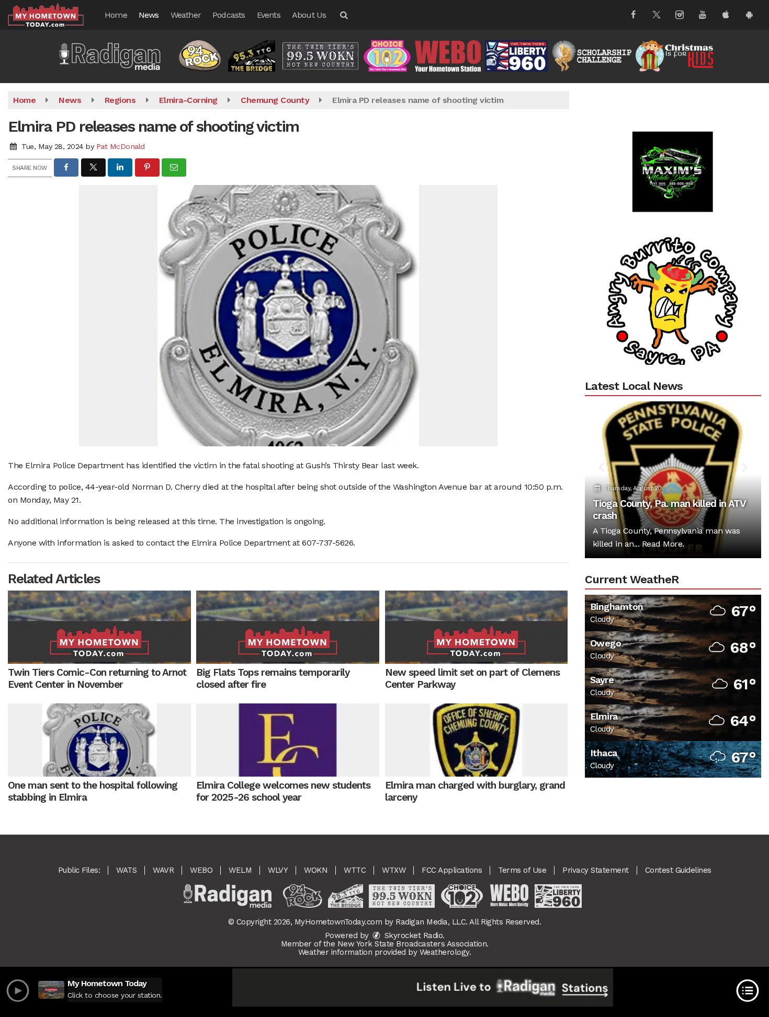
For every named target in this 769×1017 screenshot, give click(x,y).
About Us (309, 15)
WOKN (315, 870)
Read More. (663, 544)
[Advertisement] (672, 146)
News (149, 15)
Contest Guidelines (678, 870)
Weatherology (444, 952)
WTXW (393, 870)
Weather (186, 15)
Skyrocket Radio (412, 935)
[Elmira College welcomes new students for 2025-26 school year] (287, 740)
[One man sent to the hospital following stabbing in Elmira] (99, 740)
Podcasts (228, 15)
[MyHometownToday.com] (53, 14)
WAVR (163, 870)
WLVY (278, 870)
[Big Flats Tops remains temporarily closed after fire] (287, 627)
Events (268, 15)
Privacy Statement (595, 870)
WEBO (201, 870)
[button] (343, 15)
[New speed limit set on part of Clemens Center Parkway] (476, 627)
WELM (240, 870)
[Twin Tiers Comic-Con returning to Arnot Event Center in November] (99, 627)
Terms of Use (522, 870)
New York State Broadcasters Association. (413, 944)
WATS (126, 870)
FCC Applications (452, 870)
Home (116, 15)
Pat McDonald (120, 146)
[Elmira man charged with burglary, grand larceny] (476, 740)
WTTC (355, 870)
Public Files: (79, 870)
